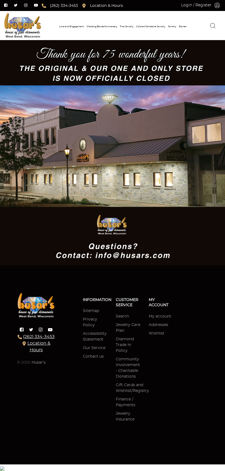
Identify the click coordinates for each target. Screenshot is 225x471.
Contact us (93, 356)
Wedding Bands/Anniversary (101, 26)
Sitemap (91, 311)
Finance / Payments (125, 402)
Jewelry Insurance (125, 416)
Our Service (94, 348)
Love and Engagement (71, 26)
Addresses (158, 325)
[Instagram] (25, 5)
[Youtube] (36, 5)
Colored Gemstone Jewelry (150, 26)
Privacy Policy (90, 322)
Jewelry (172, 26)
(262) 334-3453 (64, 6)
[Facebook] (5, 5)
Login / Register (196, 5)
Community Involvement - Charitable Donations (128, 367)
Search (122, 316)
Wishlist (156, 333)
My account (160, 316)
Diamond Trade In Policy (125, 345)
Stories (182, 26)
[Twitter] (16, 5)
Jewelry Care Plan (128, 328)
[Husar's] (22, 25)
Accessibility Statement (95, 336)
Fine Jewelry (126, 26)
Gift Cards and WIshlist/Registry (132, 388)
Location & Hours (106, 6)
